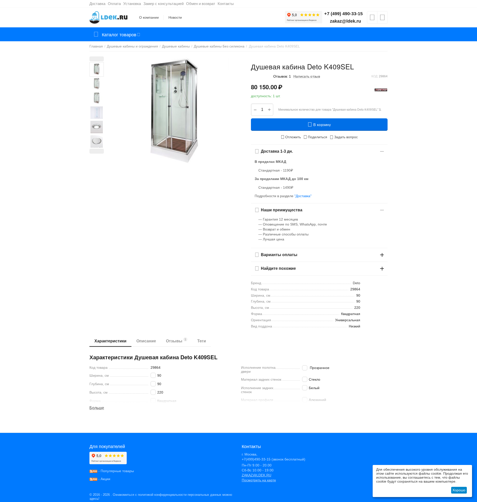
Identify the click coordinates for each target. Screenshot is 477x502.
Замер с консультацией (163, 3)
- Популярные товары (115, 471)
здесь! (94, 499)
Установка (132, 3)
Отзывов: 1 (282, 76)
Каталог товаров (119, 34)
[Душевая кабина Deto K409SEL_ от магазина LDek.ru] (174, 111)
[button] (315, 137)
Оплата (114, 3)
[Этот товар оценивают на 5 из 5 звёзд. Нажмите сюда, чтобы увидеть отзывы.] (261, 76)
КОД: (374, 76)
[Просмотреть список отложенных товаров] (372, 19)
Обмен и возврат (200, 3)
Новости (175, 17)
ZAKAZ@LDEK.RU (256, 475)
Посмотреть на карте (259, 480)
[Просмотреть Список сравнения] (382, 19)
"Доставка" (303, 196)
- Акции (103, 479)
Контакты (226, 3)
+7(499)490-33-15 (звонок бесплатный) (273, 459)
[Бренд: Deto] (381, 90)
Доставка (97, 3)
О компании (149, 17)
